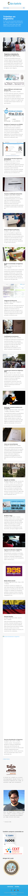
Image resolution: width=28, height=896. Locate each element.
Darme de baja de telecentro (11, 229)
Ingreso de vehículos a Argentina (13, 550)
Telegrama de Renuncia (10, 300)
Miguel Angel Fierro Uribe (11, 266)
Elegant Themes (13, 892)
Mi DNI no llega (8, 515)
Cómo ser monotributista (11, 444)
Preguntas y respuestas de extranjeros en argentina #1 (11, 54)
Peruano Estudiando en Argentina (13, 739)
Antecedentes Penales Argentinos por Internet (13, 159)
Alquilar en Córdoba (9, 480)
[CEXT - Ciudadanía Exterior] (13, 854)
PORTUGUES (10, 886)
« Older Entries (6, 759)
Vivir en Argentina (18, 482)
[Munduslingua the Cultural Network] (11, 876)
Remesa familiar (8, 616)
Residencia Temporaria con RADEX (13, 124)
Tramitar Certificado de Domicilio (13, 194)
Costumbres (12, 411)
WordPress (14, 894)
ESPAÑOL (17, 886)
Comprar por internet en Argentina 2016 (13, 371)
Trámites (18, 56)
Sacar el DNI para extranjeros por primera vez (13, 89)
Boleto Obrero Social (9, 581)
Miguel (7, 56)
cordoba (7, 411)
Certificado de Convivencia (11, 336)
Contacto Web (8, 821)
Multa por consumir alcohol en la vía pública (13, 408)
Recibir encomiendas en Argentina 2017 (13, 264)
